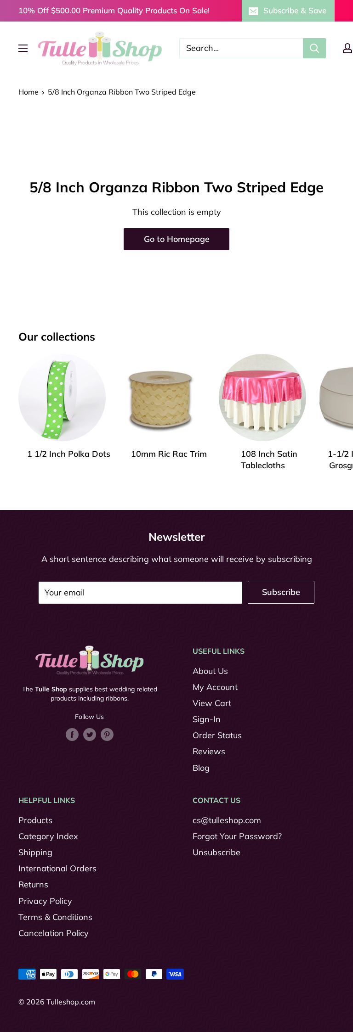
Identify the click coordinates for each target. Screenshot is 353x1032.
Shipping (35, 852)
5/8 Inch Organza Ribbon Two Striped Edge (122, 91)
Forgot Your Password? (237, 836)
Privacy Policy (45, 901)
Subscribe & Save (294, 10)
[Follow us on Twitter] (89, 734)
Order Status (217, 735)
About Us (210, 671)
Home (28, 91)
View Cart (212, 703)
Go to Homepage (177, 239)
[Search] (314, 48)
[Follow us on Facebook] (72, 734)
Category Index (48, 836)
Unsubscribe (216, 852)
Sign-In (207, 719)
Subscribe (281, 592)
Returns (33, 884)
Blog (201, 768)
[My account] (347, 48)
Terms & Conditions (55, 917)
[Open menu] (23, 48)
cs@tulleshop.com (227, 820)
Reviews (209, 751)
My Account (215, 687)
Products (35, 820)
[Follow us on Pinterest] (107, 734)
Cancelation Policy (53, 933)
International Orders (57, 868)
